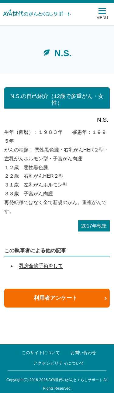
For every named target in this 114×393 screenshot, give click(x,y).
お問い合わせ (83, 352)
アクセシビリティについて (58, 363)
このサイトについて (41, 352)
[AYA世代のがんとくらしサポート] (50, 12)
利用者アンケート (56, 298)
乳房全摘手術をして (41, 265)
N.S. (102, 120)
